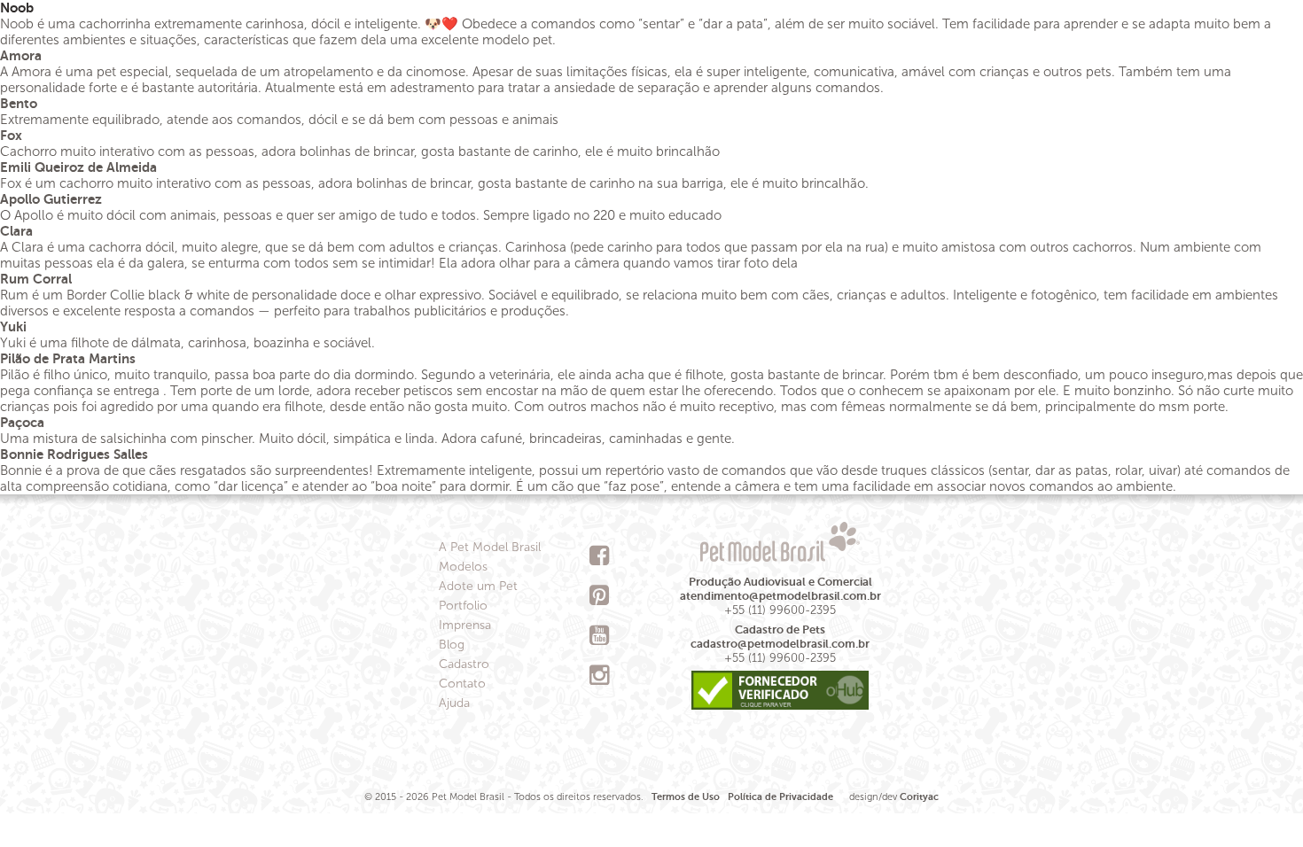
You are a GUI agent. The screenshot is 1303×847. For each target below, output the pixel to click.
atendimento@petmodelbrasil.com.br (780, 595)
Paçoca (22, 422)
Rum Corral (36, 278)
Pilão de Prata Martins (68, 358)
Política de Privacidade (780, 797)
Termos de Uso (686, 797)
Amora (21, 55)
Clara (16, 230)
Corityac (919, 797)
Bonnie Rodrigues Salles (74, 454)
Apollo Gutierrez (51, 198)
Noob (17, 7)
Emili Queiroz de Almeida (78, 167)
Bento (18, 103)
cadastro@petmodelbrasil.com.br (780, 643)
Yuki (13, 326)
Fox (11, 135)
